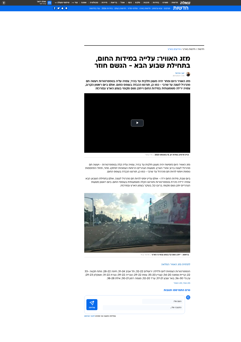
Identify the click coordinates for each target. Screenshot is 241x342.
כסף (130, 3)
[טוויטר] (58, 8)
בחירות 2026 (107, 8)
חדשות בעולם (120, 8)
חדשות (175, 3)
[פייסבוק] (54, 8)
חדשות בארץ (144, 8)
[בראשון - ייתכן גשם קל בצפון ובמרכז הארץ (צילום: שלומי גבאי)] (137, 225)
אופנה (83, 3)
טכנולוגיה (94, 3)
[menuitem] (173, 2)
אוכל (122, 3)
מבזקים (167, 8)
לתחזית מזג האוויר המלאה (175, 264)
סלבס (137, 3)
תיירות (104, 3)
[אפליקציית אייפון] (62, 8)
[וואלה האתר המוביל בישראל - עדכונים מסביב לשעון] (185, 2)
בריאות (114, 3)
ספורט (165, 3)
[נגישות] (4, 3)
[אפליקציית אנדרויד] (66, 8)
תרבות (146, 3)
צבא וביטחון (157, 8)
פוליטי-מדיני (133, 8)
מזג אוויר (186, 283)
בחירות (156, 3)
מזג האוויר (177, 283)
